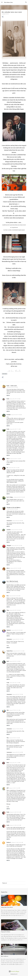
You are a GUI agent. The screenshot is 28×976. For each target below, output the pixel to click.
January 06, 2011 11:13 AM (17, 639)
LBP (8, 788)
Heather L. (9, 842)
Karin (8, 398)
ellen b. (8, 568)
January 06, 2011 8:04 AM (19, 497)
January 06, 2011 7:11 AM (15, 429)
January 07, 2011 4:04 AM (17, 728)
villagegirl (9, 545)
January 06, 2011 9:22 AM (16, 545)
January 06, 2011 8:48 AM (12, 509)
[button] (2, 17)
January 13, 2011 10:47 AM (17, 842)
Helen (8, 762)
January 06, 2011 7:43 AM (14, 467)
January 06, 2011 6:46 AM (15, 398)
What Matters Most (8, 2)
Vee (7, 467)
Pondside (9, 414)
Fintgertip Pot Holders (5, 931)
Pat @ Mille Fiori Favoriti (12, 581)
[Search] (26, 2)
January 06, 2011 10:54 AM (16, 630)
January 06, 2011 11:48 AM (14, 661)
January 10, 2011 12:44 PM (14, 788)
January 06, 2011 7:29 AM (15, 458)
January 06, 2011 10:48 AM (15, 610)
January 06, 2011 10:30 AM (12, 582)
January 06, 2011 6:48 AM (16, 414)
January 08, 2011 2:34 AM (14, 737)
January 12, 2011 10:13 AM (15, 812)
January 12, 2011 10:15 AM (15, 825)
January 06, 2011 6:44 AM (12, 387)
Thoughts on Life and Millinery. (14, 507)
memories (4, 373)
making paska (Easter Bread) (7, 907)
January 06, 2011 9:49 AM (15, 568)
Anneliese (9, 529)
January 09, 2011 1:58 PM (15, 762)
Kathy (8, 429)
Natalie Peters (10, 651)
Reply (8, 395)
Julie (8, 710)
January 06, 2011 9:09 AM (17, 520)
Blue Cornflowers (4, 956)
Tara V (8, 458)
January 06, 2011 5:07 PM (17, 694)
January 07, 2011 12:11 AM (14, 710)
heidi (8, 661)
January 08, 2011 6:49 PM (17, 752)
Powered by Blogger (15, 971)
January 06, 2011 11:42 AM (18, 651)
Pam (8, 595)
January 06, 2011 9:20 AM (16, 529)
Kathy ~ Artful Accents (12, 385)
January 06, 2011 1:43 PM (15, 682)
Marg (8, 610)
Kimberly (9, 630)
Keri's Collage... (10, 497)
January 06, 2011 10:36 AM (14, 595)
